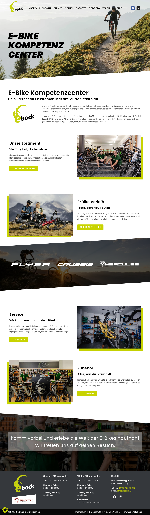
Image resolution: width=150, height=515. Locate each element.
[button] (5, 510)
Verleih (106, 8)
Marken (33, 8)
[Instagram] (138, 8)
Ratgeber (81, 8)
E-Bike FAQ (94, 8)
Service (58, 8)
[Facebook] (133, 8)
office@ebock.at (124, 491)
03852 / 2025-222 (127, 488)
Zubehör (69, 8)
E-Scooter (45, 8)
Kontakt (117, 8)
